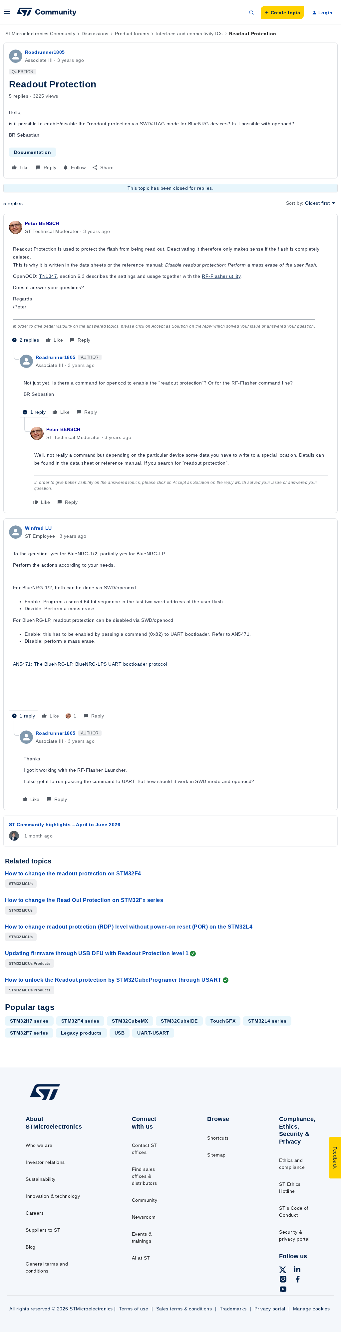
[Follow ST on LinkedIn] (297, 1270)
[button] (7, 14)
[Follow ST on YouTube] (283, 1290)
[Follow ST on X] (282, 1271)
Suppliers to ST (43, 1230)
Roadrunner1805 (45, 52)
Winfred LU (38, 528)
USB (120, 1033)
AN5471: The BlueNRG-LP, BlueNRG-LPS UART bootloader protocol (90, 664)
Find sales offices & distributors (144, 1176)
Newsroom (144, 1217)
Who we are (39, 1145)
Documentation (32, 152)
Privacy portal (269, 1308)
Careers (35, 1213)
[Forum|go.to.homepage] (47, 12)
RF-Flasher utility (221, 276)
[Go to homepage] (60, 1099)
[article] (170, 282)
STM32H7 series (29, 1021)
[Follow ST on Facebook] (298, 1280)
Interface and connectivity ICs (189, 33)
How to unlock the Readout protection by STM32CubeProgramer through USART (113, 980)
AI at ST (141, 1258)
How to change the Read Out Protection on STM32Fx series (84, 900)
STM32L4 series (267, 1021)
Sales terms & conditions (184, 1308)
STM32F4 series (80, 1021)
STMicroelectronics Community (40, 33)
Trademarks (233, 1308)
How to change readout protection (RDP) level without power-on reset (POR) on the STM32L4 (128, 927)
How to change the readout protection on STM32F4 (73, 873)
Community (144, 1200)
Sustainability (41, 1179)
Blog (31, 1247)
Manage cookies (311, 1308)
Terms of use (133, 1308)
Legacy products (81, 1033)
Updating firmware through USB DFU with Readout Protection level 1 (96, 953)
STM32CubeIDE (179, 1021)
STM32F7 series (29, 1033)
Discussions (95, 33)
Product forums (132, 33)
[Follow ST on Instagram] (283, 1280)
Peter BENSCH (42, 223)
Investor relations (45, 1162)
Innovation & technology (53, 1196)
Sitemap (216, 1155)
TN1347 (48, 276)
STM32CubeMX (130, 1021)
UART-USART (153, 1033)
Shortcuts (217, 1138)
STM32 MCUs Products (29, 963)
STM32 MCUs (21, 884)
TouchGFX (223, 1021)
